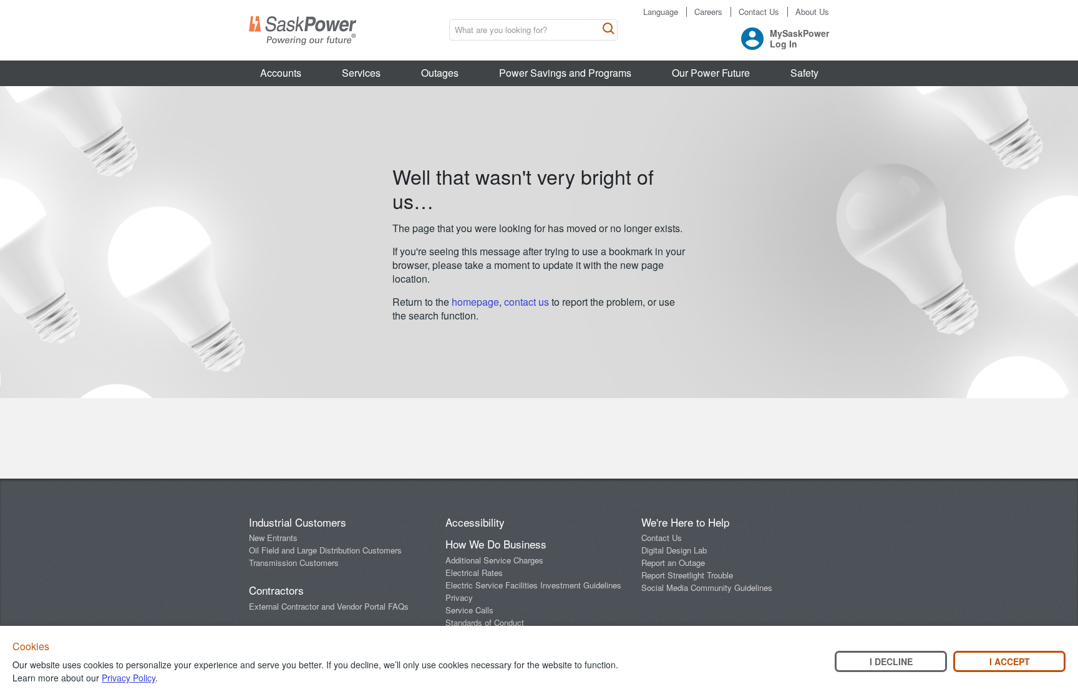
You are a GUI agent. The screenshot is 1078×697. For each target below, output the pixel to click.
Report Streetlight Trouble (687, 575)
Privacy (459, 597)
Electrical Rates (474, 572)
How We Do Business (495, 544)
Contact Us (759, 12)
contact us (527, 302)
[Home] (302, 30)
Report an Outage (673, 562)
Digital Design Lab (674, 550)
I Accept (1009, 661)
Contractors (276, 590)
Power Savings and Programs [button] (565, 73)
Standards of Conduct (484, 622)
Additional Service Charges (494, 560)
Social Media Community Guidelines (706, 587)
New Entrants (273, 537)
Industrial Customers (297, 522)
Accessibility (475, 522)
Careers (708, 12)
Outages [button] (440, 73)
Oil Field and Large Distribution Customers (325, 550)
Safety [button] (804, 73)
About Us (812, 12)
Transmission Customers (294, 562)
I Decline (891, 661)
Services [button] (361, 73)
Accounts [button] (280, 73)
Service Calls (469, 610)
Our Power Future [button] (711, 73)
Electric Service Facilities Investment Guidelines (533, 585)
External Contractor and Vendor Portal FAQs (329, 606)
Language (660, 12)
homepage (475, 302)
